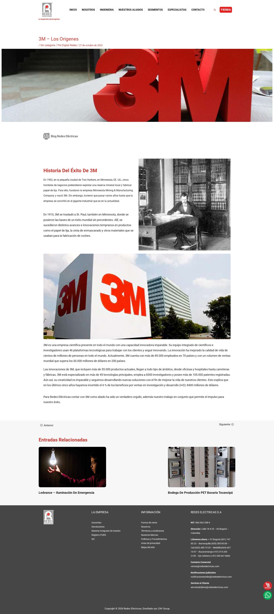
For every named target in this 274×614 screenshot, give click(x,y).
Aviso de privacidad (150, 543)
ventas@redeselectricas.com (205, 566)
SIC (93, 539)
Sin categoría (47, 45)
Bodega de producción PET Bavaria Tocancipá (200, 493)
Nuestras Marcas (149, 535)
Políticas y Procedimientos (154, 539)
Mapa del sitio (148, 547)
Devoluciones (97, 526)
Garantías (96, 522)
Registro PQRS (98, 535)
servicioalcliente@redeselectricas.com (209, 587)
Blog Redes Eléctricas (64, 136)
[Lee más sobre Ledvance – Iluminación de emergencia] (72, 467)
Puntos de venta (149, 522)
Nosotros (145, 526)
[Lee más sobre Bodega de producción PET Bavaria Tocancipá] (201, 467)
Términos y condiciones (152, 531)
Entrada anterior (47, 425)
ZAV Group (164, 608)
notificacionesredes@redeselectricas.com (211, 576)
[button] (214, 9)
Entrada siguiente (226, 424)
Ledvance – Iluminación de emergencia (66, 493)
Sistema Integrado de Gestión (106, 531)
